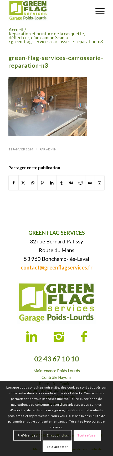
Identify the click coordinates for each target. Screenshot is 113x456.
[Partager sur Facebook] (13, 182)
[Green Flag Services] (46, 10)
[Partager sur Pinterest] (42, 182)
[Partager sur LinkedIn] (51, 182)
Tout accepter (57, 447)
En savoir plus (57, 435)
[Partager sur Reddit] (80, 182)
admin (51, 149)
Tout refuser (87, 435)
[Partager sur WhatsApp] (32, 182)
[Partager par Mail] (90, 182)
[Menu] (97, 10)
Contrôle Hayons (56, 377)
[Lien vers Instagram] (99, 182)
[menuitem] (97, 10)
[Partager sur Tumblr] (61, 182)
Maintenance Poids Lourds (56, 370)
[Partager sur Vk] (70, 182)
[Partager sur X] (23, 182)
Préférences (27, 435)
